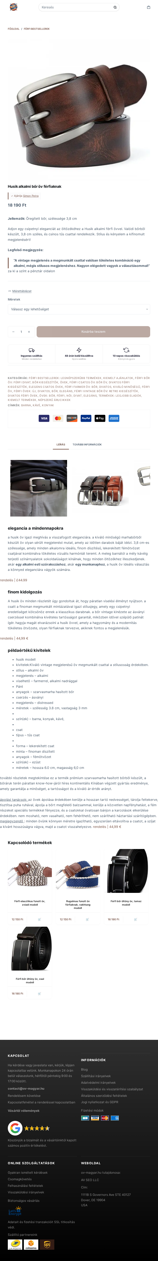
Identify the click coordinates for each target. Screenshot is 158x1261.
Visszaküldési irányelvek (26, 1192)
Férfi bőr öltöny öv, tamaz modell (126, 903)
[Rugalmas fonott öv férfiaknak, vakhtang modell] (78, 871)
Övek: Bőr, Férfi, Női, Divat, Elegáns (68, 395)
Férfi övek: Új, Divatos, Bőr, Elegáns (43, 391)
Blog (84, 1069)
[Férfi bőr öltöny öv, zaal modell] (30, 949)
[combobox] (76, 7)
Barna (26, 405)
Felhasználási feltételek (25, 1186)
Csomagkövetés (20, 1179)
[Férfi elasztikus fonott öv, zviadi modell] (30, 871)
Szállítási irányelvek (96, 1076)
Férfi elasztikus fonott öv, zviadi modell (29, 903)
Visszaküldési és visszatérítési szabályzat (112, 1089)
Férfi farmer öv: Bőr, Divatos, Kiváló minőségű (102, 386)
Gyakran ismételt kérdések (28, 1173)
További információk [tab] (87, 444)
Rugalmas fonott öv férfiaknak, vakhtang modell (78, 905)
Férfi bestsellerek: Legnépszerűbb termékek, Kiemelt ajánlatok (81, 378)
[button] (20, 291)
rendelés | (13, 580)
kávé (36, 405)
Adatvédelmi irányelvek (98, 1083)
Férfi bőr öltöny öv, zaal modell (30, 980)
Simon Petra (30, 195)
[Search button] (115, 7)
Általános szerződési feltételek (104, 1096)
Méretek (14, 299)
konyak (48, 405)
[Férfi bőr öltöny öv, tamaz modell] (126, 871)
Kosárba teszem (93, 331)
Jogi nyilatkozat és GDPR (99, 1102)
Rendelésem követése (24, 1096)
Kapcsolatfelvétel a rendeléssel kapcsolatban (41, 1102)
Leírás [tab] (61, 444)
